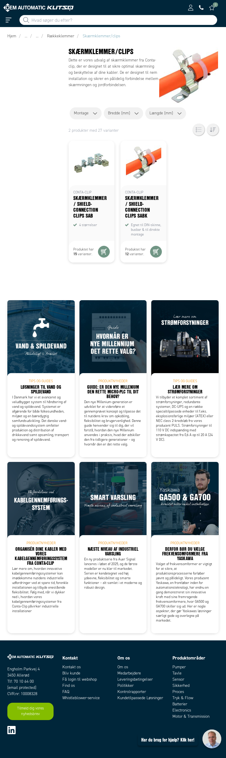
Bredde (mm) (119, 113)
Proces (178, 691)
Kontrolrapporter (131, 691)
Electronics (181, 710)
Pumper (179, 666)
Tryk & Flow (182, 697)
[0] (212, 8)
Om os (122, 666)
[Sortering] (213, 130)
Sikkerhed (181, 685)
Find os (68, 685)
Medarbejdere (129, 673)
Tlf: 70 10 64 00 (20, 681)
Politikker (125, 685)
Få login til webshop (79, 679)
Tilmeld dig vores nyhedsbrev (30, 711)
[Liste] (199, 130)
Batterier (179, 704)
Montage (81, 113)
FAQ (65, 691)
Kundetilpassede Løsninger (140, 697)
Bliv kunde (71, 673)
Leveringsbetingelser (135, 679)
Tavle (177, 673)
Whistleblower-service (81, 697)
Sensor (178, 679)
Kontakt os (71, 666)
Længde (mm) (161, 113)
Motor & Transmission (191, 716)
